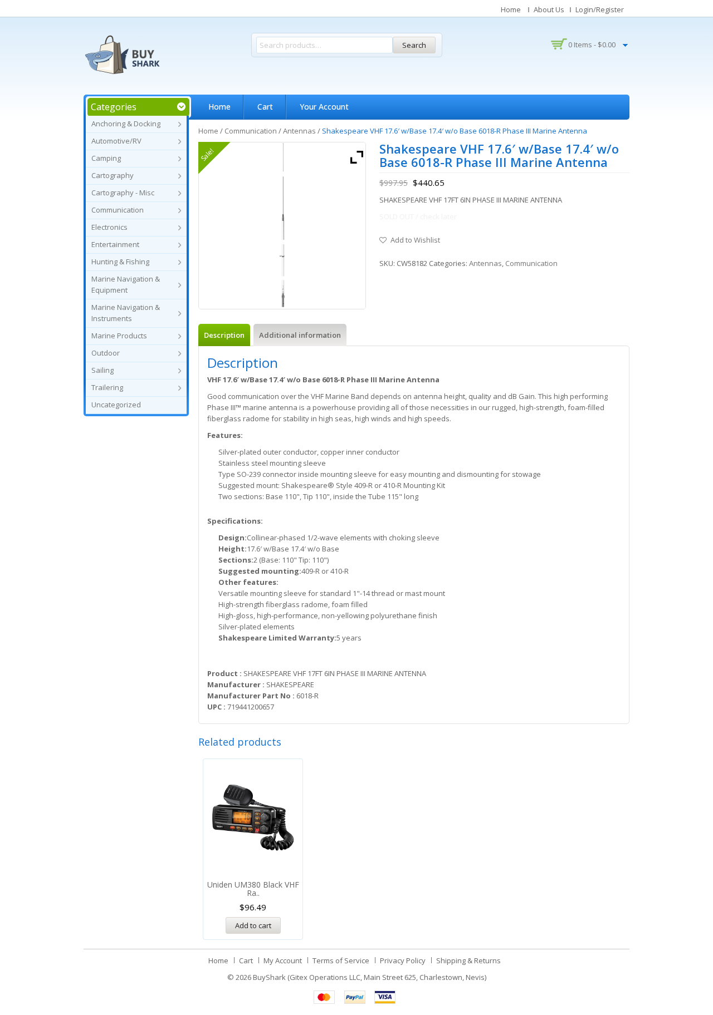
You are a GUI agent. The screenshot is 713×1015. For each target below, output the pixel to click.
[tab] (224, 335)
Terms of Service (340, 960)
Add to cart (253, 925)
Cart (265, 106)
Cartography (112, 175)
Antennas (299, 131)
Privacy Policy (403, 960)
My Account (282, 960)
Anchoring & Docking (125, 124)
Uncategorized (116, 405)
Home (511, 9)
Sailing (102, 370)
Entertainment (115, 244)
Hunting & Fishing (120, 262)
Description (224, 335)
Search (414, 45)
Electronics (109, 227)
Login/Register (599, 9)
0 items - (592, 45)
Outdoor (105, 353)
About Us (549, 9)
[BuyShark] (122, 55)
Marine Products (119, 336)
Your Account (324, 106)
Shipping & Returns (468, 960)
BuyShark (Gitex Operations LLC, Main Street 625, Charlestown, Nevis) (369, 977)
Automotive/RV (116, 141)
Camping (106, 158)
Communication (117, 210)
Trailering (107, 387)
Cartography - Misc (122, 193)
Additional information (300, 335)
